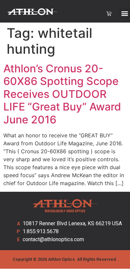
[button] (124, 13)
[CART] (108, 14)
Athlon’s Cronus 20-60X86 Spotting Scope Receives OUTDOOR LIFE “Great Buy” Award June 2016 (62, 94)
